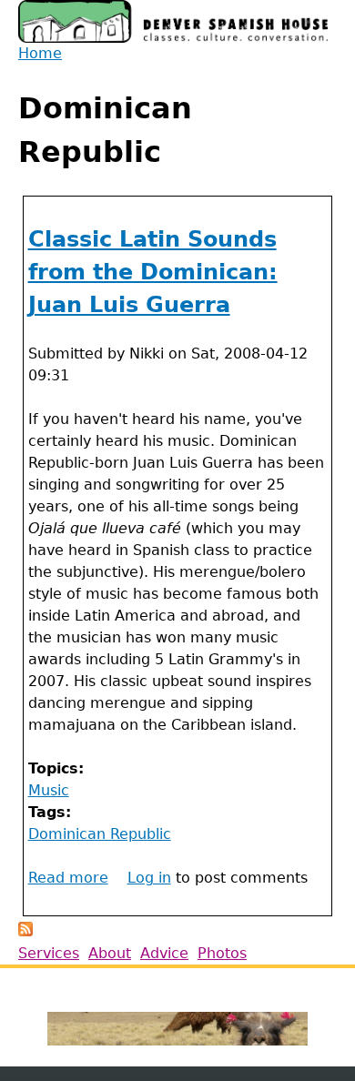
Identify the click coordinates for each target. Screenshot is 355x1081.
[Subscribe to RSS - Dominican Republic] (25, 931)
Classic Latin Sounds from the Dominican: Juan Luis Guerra (153, 272)
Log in (149, 877)
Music (48, 790)
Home (40, 53)
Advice (164, 953)
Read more (68, 877)
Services (48, 953)
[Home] (173, 21)
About (109, 953)
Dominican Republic (99, 834)
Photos (222, 953)
